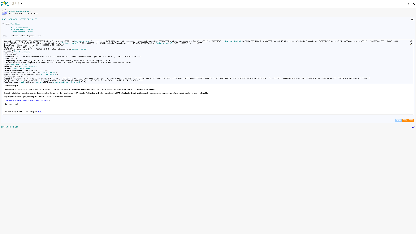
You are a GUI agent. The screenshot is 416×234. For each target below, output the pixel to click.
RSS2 (411, 120)
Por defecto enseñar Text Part (22, 30)
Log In (408, 4)
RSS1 (405, 120)
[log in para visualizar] (82, 41)
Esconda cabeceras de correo (22, 32)
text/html (39, 82)
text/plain (22, 82)
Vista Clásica (15, 24)
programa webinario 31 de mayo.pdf (66, 82)
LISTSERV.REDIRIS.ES (9, 127)
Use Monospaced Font (19, 28)
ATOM (398, 120)
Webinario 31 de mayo (18, 65)
